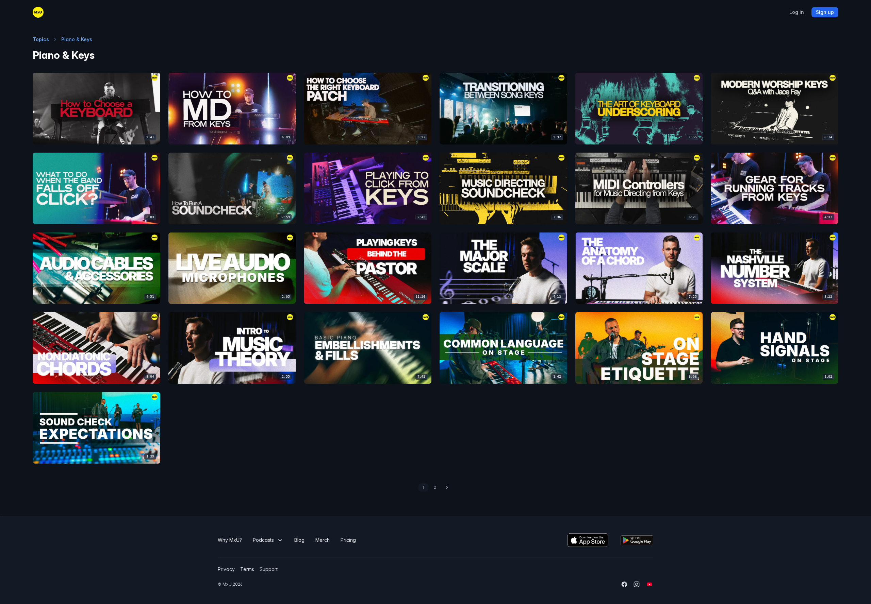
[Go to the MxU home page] (38, 12)
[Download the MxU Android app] (637, 540)
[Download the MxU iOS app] (588, 540)
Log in (796, 12)
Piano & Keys (76, 39)
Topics (41, 39)
